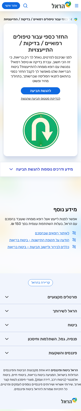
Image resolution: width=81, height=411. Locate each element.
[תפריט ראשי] (76, 5)
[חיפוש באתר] (25, 5)
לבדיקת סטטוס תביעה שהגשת (40, 98)
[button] (40, 169)
